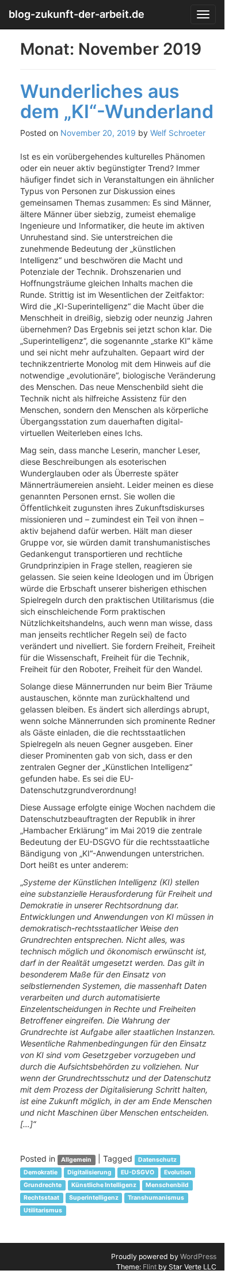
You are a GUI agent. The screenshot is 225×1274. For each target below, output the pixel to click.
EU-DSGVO (137, 1172)
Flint (150, 1266)
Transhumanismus (156, 1197)
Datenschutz (157, 1159)
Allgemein (76, 1159)
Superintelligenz (94, 1197)
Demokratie (41, 1172)
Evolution (178, 1172)
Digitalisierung (89, 1172)
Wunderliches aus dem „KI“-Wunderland (116, 101)
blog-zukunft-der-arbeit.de (76, 14)
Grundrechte (43, 1185)
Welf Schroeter (177, 133)
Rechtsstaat (41, 1197)
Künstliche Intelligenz (103, 1185)
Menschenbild (167, 1185)
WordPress (198, 1256)
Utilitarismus (43, 1210)
